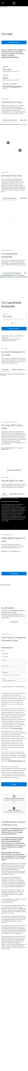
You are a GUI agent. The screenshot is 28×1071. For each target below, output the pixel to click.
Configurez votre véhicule (14, 470)
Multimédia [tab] (6, 369)
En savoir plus (14, 573)
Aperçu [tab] (5, 494)
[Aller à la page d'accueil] (14, 3)
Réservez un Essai (14, 42)
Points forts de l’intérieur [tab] (10, 198)
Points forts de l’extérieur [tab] (10, 120)
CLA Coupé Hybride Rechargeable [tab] (12, 273)
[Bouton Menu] (3, 3)
